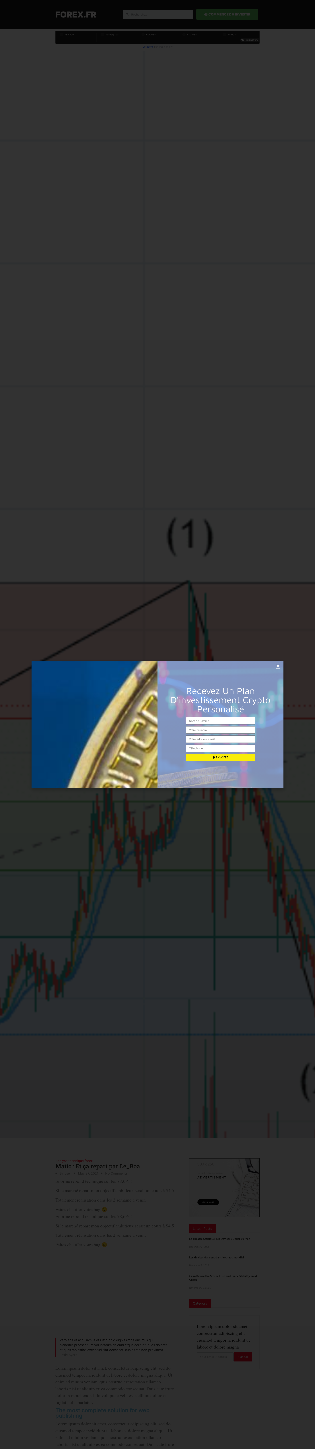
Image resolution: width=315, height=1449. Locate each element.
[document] (157, 724)
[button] (278, 666)
